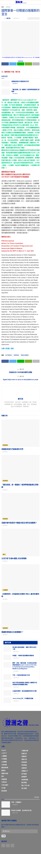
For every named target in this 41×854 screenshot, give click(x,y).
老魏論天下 (24, 771)
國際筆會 (16, 355)
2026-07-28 (16, 651)
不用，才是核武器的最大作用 (21, 675)
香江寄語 (24, 788)
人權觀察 (5, 590)
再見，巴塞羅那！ (16, 802)
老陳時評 (24, 768)
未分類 (3, 788)
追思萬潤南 (24, 779)
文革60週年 (4, 785)
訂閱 (3, 836)
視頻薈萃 (24, 776)
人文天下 (4, 753)
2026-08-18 (16, 658)
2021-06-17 (16, 18)
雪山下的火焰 (25, 785)
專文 (4, 554)
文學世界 (4, 782)
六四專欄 (4, 759)
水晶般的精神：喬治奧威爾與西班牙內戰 (24, 691)
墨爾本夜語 (4, 773)
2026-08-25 (15, 83)
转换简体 (20, 61)
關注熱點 (24, 782)
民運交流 (24, 753)
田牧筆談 (24, 765)
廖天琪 (8, 18)
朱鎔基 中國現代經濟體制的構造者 (23, 655)
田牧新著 (24, 762)
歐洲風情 (4, 791)
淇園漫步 (24, 756)
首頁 (2, 7)
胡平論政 (24, 774)
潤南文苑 (24, 759)
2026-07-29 (16, 687)
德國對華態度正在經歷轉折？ (12, 632)
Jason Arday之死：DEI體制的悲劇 (22, 698)
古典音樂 (4, 764)
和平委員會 (9, 355)
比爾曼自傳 (24, 750)
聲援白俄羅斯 (25, 355)
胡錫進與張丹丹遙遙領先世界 (20, 81)
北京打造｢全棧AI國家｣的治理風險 (14, 558)
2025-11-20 (15, 812)
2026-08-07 (16, 671)
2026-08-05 (15, 804)
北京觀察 (4, 762)
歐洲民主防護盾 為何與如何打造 (21, 810)
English (3, 750)
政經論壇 (8, 7)
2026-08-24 (5, 561)
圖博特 (3, 770)
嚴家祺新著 (4, 767)
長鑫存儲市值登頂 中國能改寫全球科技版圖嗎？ (19, 523)
